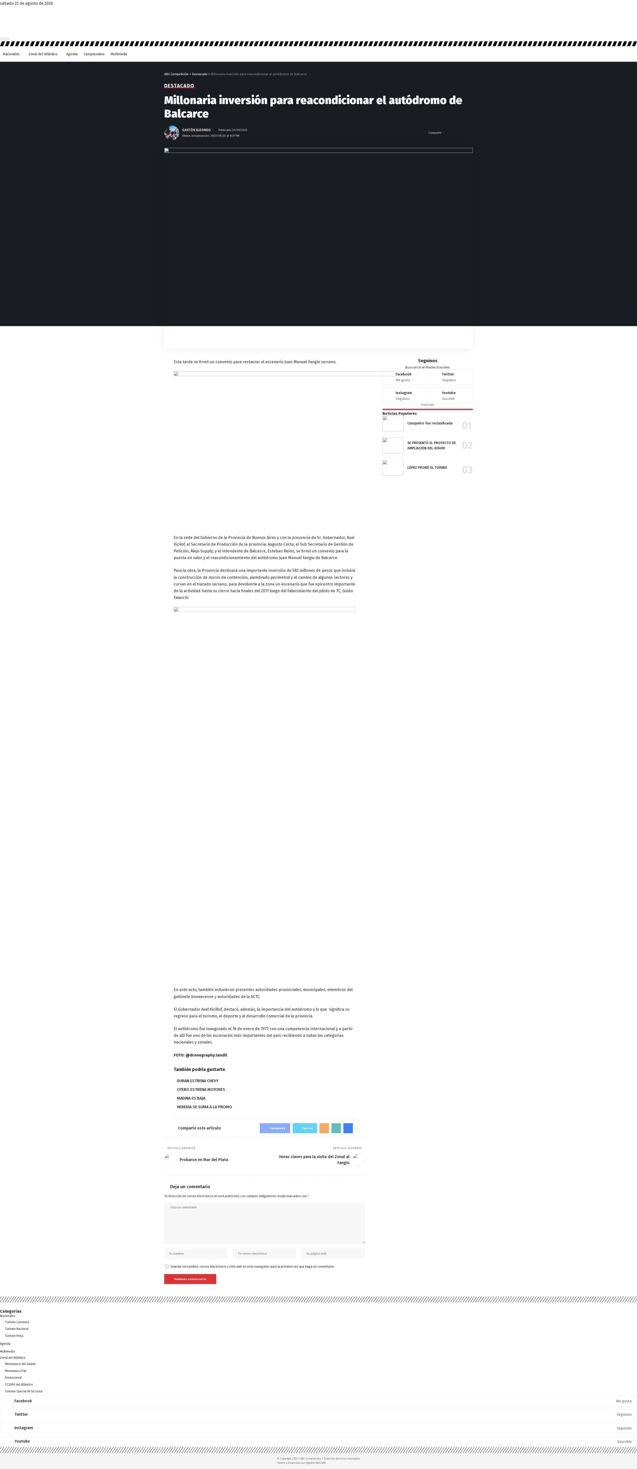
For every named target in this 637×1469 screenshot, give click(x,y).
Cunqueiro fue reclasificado (430, 423)
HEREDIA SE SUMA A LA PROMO (204, 1107)
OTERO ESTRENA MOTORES (201, 1089)
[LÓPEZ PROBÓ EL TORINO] (393, 468)
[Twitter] (450, 377)
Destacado (179, 85)
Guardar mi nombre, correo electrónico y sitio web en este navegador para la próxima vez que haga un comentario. (252, 1266)
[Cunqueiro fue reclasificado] (393, 423)
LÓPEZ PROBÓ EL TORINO (427, 468)
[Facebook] (404, 377)
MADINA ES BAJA (191, 1098)
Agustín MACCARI (316, 1463)
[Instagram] (404, 395)
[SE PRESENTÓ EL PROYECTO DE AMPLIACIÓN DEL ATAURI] (393, 446)
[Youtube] (450, 395)
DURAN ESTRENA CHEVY (197, 1080)
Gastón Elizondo (196, 130)
